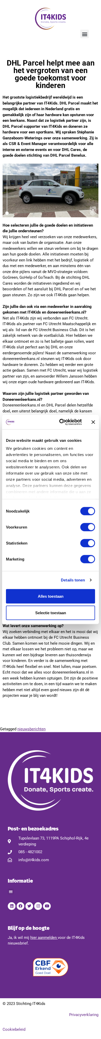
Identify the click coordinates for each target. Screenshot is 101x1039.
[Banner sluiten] (93, 422)
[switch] (87, 527)
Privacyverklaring (83, 1014)
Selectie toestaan (50, 612)
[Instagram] (38, 906)
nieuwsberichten (31, 729)
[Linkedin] (12, 906)
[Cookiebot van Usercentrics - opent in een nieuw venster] (61, 422)
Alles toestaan (50, 596)
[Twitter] (29, 906)
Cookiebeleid (14, 1029)
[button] (84, 34)
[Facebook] (20, 906)
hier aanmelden (43, 937)
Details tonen (73, 580)
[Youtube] (47, 906)
